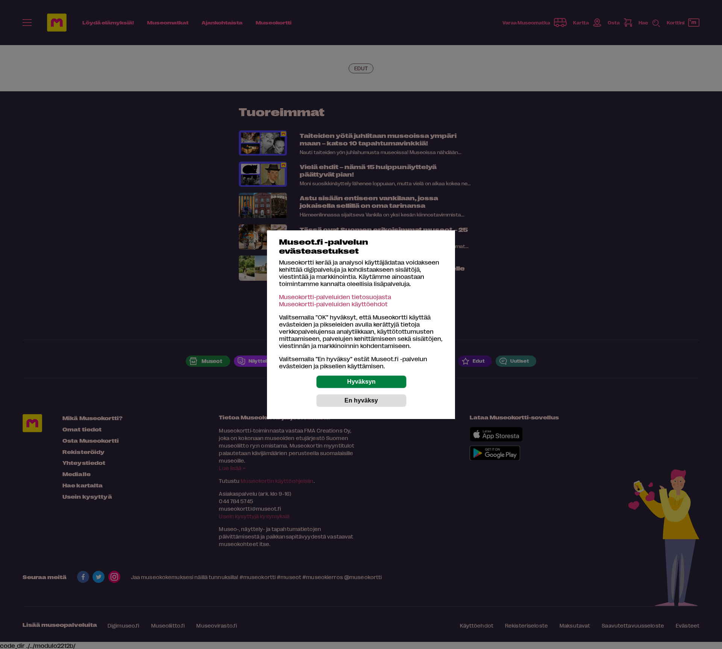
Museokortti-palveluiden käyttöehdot (333, 303)
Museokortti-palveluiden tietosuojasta (335, 296)
